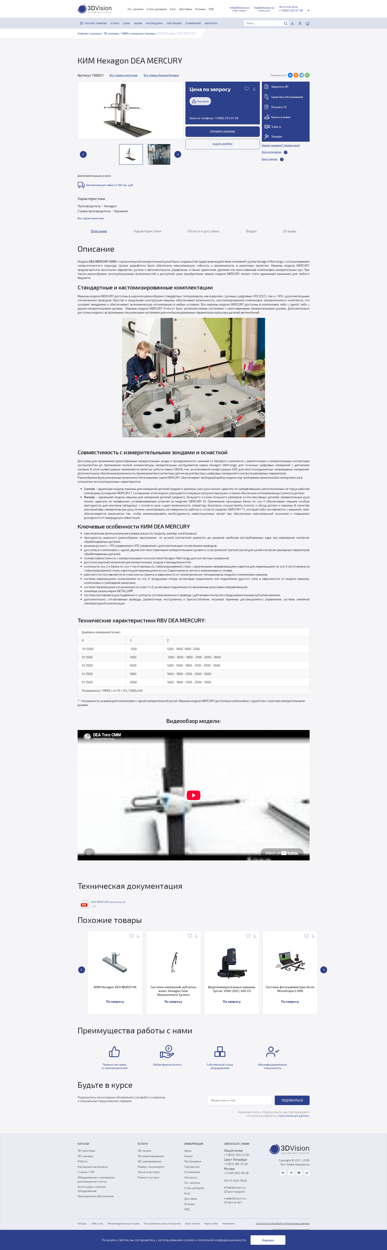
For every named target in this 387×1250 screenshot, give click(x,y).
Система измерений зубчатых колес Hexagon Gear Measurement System (123, 990)
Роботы (82, 1161)
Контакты (190, 1177)
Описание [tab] (99, 231)
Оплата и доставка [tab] (203, 231)
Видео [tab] (251, 231)
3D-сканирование (149, 1161)
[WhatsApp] (307, 75)
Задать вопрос (222, 144)
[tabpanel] (194, 554)
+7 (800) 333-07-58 (291, 10)
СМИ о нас (97, 1223)
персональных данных (293, 1115)
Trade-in (276, 126)
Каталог (84, 1143)
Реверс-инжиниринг (151, 1166)
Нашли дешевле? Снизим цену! (281, 145)
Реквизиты (229, 1223)
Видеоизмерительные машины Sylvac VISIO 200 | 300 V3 (181, 989)
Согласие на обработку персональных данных (283, 1223)
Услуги (143, 1143)
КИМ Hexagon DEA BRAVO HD (298, 987)
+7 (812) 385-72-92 (236, 1164)
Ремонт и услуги (148, 1177)
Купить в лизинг (281, 117)
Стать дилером (157, 9)
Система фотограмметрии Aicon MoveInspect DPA (240, 989)
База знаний (192, 1223)
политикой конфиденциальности (222, 1240)
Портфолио (192, 1166)
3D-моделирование (151, 1156)
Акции (188, 1156)
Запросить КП (279, 86)
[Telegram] (301, 75)
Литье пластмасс (149, 1172)
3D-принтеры (86, 1150)
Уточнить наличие (222, 131)
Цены (187, 1150)
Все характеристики (91, 218)
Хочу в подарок (271, 152)
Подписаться (292, 1100)
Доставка (185, 9)
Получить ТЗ (278, 107)
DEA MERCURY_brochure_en (108, 902)
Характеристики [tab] (147, 231)
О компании (192, 1172)
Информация (193, 1143)
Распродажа (192, 1161)
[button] (83, 154)
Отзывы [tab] (289, 231)
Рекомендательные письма (123, 1223)
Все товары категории (124, 75)
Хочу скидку (270, 159)
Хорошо (268, 1240)
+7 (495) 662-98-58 (236, 1173)
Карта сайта (211, 1223)
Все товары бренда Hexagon (161, 75)
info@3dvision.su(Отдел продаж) (235, 1189)
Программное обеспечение (96, 1196)
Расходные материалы (93, 1166)
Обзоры (82, 1223)
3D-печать (144, 1150)
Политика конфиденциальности (291, 1229)
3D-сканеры (86, 1156)
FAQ (211, 9)
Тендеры (276, 136)
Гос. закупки (136, 9)
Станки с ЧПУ (86, 1172)
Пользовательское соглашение (162, 1223)
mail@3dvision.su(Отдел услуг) (235, 1200)
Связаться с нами (236, 1143)
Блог (173, 9)
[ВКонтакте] (290, 75)
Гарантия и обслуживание (287, 97)
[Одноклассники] (295, 75)
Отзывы (200, 9)
